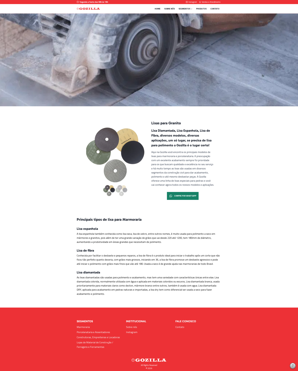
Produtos (201, 8)
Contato (214, 8)
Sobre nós (169, 8)
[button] (109, 190)
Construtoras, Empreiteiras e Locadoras (98, 337)
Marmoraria (83, 327)
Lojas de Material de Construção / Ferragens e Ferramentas (95, 344)
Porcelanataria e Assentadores (93, 332)
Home (157, 8)
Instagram (131, 332)
